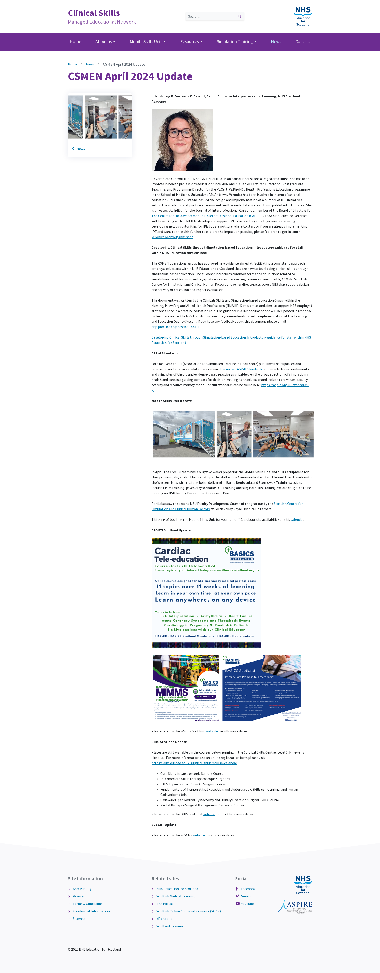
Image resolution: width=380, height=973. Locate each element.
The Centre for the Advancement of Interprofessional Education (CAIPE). (206, 215)
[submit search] (239, 16)
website (212, 731)
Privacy (78, 896)
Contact (302, 41)
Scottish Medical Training (175, 896)
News (276, 41)
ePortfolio (164, 918)
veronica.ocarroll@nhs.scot (172, 237)
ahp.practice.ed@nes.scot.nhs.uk (176, 326)
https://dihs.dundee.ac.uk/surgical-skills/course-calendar (194, 763)
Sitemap (79, 918)
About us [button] (103, 41)
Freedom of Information (91, 911)
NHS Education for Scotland (177, 888)
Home (75, 41)
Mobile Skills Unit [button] (146, 41)
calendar (297, 519)
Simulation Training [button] (235, 41)
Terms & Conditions (87, 903)
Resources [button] (189, 41)
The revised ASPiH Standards (240, 369)
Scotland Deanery (169, 926)
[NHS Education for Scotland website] (303, 16)
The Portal (164, 903)
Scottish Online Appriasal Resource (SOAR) (188, 911)
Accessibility (82, 888)
